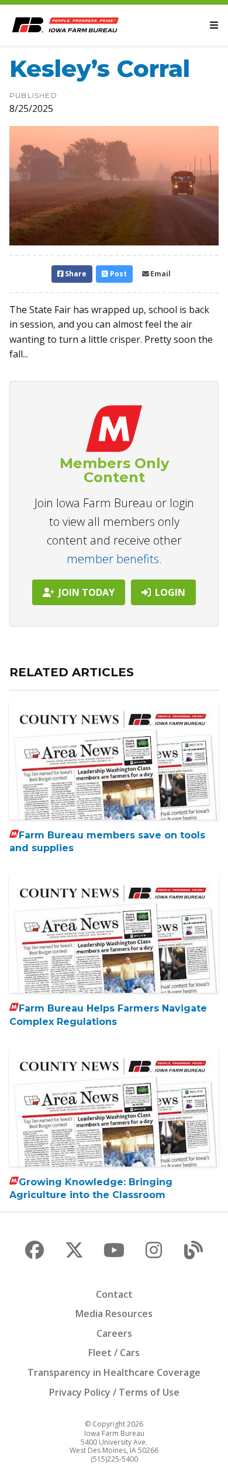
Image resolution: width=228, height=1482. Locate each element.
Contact (114, 1294)
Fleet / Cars (114, 1352)
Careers (114, 1333)
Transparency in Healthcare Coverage (114, 1372)
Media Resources (114, 1313)
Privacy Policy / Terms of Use (114, 1392)
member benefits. (114, 559)
